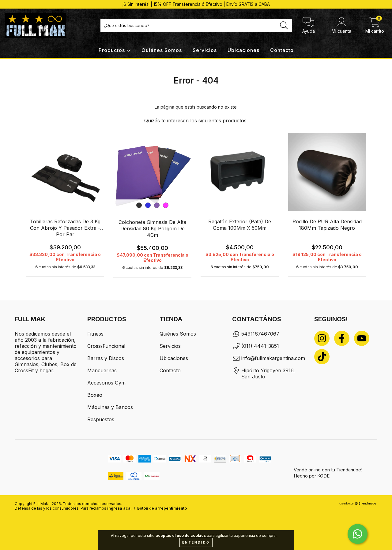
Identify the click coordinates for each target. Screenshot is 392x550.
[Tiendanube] (358, 504)
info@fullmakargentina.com (273, 358)
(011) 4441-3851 (260, 346)
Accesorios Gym (106, 383)
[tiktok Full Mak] (322, 356)
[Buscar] (284, 25)
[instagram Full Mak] (322, 338)
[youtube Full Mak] (361, 338)
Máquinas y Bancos (110, 407)
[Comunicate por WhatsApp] (358, 534)
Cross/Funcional (106, 346)
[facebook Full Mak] (341, 338)
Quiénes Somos (161, 50)
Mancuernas (102, 370)
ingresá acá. (119, 508)
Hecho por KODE (312, 476)
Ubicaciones (243, 50)
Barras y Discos (105, 358)
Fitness (95, 334)
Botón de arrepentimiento (162, 508)
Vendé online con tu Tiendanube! (328, 470)
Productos (112, 50)
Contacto (282, 50)
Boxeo (94, 395)
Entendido (196, 542)
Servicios (205, 50)
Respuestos (100, 419)
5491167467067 (260, 334)
